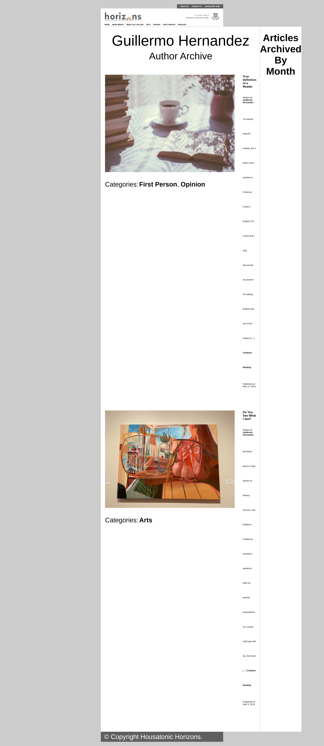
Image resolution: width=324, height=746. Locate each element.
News (107, 25)
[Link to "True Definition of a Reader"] (170, 171)
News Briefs (118, 25)
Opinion (156, 25)
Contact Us (196, 6)
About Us (184, 6)
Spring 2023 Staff (212, 6)
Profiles (182, 25)
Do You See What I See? (249, 415)
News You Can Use (134, 25)
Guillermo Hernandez (248, 101)
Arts (148, 25)
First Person (169, 25)
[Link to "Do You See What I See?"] (170, 507)
